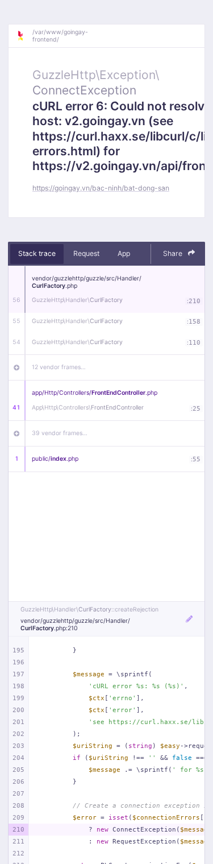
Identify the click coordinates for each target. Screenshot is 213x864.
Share (173, 253)
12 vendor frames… (59, 367)
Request (86, 253)
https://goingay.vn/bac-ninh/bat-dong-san (100, 188)
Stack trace (37, 253)
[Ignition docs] (24, 36)
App (124, 253)
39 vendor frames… (59, 433)
